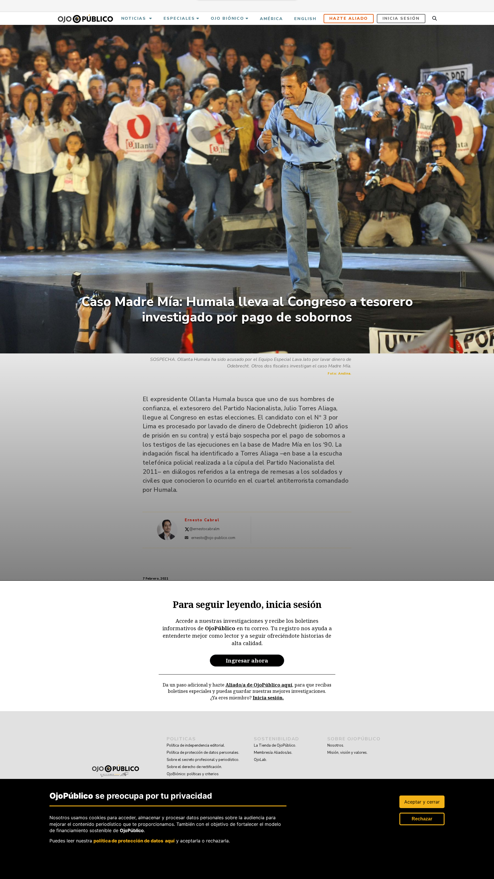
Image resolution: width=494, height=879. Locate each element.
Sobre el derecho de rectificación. (194, 766)
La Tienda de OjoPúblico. (275, 745)
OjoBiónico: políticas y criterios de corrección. (193, 777)
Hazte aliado (348, 18)
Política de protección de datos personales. (203, 752)
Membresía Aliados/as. (273, 752)
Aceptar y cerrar (422, 802)
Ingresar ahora (247, 660)
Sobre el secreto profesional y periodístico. (203, 759)
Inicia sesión (401, 18)
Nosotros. (335, 745)
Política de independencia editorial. (196, 745)
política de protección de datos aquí (134, 841)
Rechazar (422, 818)
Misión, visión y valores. (347, 752)
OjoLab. (260, 759)
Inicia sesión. (268, 698)
